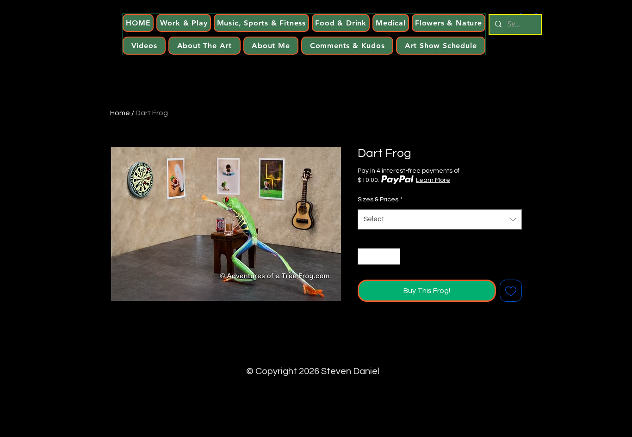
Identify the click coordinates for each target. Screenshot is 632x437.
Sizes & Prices (380, 199)
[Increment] (393, 256)
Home (120, 113)
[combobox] (440, 219)
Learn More (433, 180)
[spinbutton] (379, 256)
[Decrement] (364, 256)
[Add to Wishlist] (511, 291)
